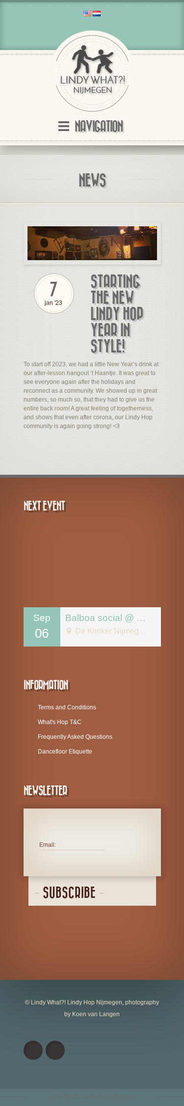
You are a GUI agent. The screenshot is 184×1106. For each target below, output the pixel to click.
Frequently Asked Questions (75, 736)
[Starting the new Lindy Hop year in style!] (92, 243)
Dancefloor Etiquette (65, 751)
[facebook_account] (33, 1050)
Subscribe (69, 893)
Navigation (99, 127)
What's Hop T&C (59, 722)
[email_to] (55, 1050)
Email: (47, 844)
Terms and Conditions (67, 707)
